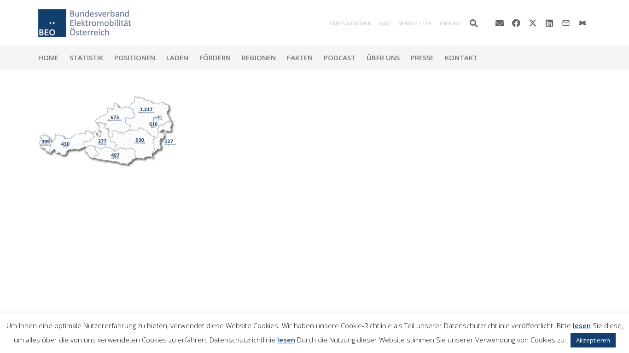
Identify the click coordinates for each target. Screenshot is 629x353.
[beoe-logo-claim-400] (84, 23)
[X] (532, 23)
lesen (582, 325)
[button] (473, 23)
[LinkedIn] (549, 23)
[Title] (582, 23)
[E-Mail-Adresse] (499, 23)
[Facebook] (516, 23)
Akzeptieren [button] (593, 340)
